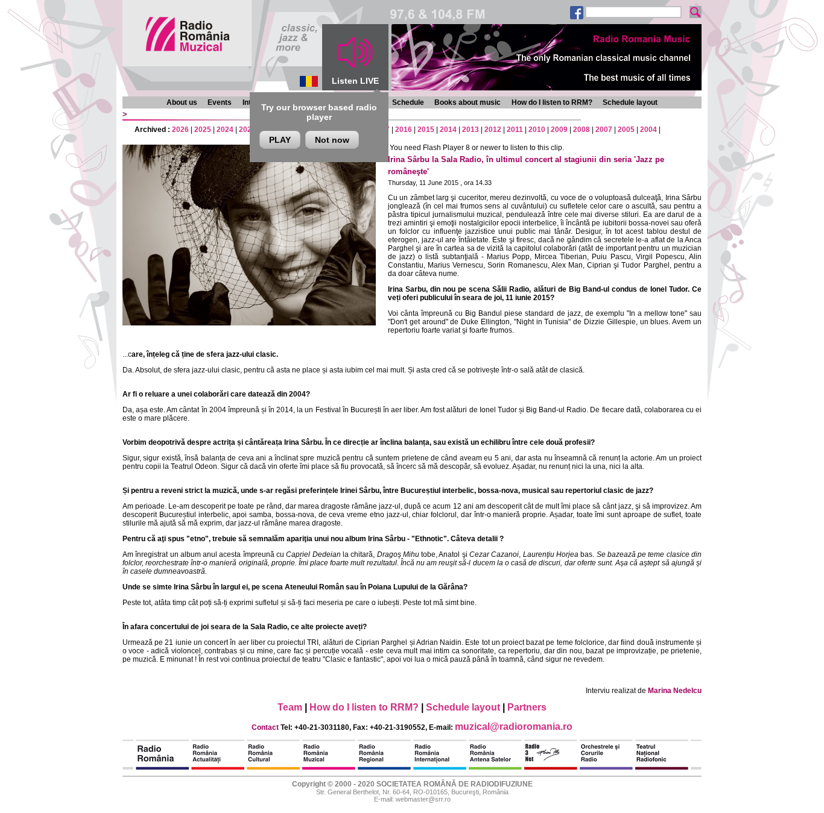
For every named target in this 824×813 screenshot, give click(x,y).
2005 (626, 129)
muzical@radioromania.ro (513, 726)
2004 (648, 129)
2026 (180, 129)
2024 (225, 129)
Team (289, 707)
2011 (515, 129)
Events (220, 102)
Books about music (467, 102)
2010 (536, 129)
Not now (332, 140)
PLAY (280, 140)
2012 (492, 129)
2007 (603, 129)
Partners (527, 707)
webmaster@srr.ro (423, 799)
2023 (247, 129)
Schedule (408, 102)
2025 (202, 129)
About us (181, 102)
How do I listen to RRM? (552, 102)
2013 (470, 129)
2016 (403, 129)
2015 (425, 129)
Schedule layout (630, 102)
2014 (448, 129)
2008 (581, 129)
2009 (559, 129)
